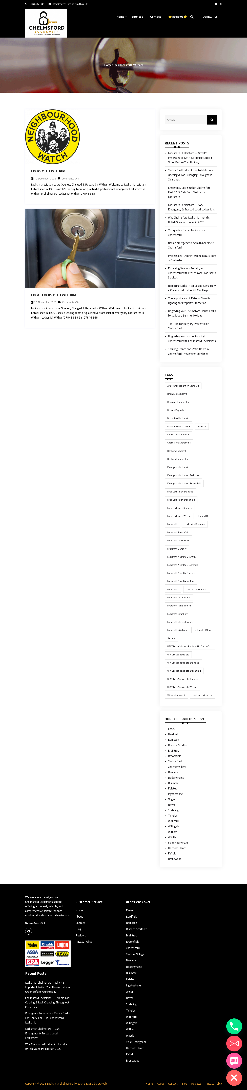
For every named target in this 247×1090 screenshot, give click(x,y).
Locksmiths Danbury (177, 614)
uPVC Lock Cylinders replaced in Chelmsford (189, 646)
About (79, 916)
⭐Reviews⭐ (177, 16)
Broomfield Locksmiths (178, 426)
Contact (155, 16)
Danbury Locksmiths (177, 459)
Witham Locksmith (176, 695)
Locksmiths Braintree (196, 589)
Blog (78, 929)
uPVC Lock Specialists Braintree (183, 662)
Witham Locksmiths (202, 695)
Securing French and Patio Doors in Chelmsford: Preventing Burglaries (188, 351)
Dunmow (173, 783)
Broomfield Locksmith (178, 418)
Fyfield (172, 853)
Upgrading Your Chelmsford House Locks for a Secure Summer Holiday (192, 313)
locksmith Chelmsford (178, 540)
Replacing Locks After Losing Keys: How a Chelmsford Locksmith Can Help (192, 288)
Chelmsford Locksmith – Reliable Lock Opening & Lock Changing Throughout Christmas (190, 175)
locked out (204, 516)
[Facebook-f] (216, 4)
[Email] (234, 1043)
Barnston (173, 739)
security (171, 638)
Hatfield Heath (177, 848)
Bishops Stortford (178, 745)
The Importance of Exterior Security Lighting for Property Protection (189, 300)
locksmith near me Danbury (181, 573)
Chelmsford (175, 761)
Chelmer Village (177, 767)
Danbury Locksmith (177, 451)
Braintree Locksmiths (178, 402)
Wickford (173, 821)
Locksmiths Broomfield (178, 597)
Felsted (172, 788)
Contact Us (210, 17)
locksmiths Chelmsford (179, 605)
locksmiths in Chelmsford (180, 622)
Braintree (173, 750)
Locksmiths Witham (177, 630)
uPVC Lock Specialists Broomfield (184, 670)
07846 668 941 (36, 4)
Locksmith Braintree (195, 524)
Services (137, 16)
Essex (171, 729)
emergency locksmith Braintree (183, 475)
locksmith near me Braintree (182, 556)
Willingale (173, 826)
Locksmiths (173, 589)
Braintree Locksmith (177, 393)
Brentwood (174, 859)
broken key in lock (177, 410)
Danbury (173, 772)
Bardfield (173, 734)
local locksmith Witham (179, 516)
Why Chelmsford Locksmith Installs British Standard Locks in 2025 (189, 219)
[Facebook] (28, 931)
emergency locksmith (178, 467)
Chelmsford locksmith (178, 434)
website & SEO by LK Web (91, 1083)
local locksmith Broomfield (181, 499)
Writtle (172, 837)
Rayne (172, 805)
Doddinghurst (176, 777)
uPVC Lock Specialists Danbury (182, 679)
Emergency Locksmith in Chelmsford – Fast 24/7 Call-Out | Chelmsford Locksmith (190, 192)
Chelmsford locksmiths (179, 442)
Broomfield (174, 756)
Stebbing (173, 810)
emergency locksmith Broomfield (184, 483)
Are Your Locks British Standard (183, 385)
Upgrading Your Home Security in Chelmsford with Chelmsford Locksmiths (192, 338)
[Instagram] (221, 4)
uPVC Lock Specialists (178, 654)
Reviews (81, 935)
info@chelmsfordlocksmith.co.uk (70, 4)
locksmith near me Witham (181, 581)
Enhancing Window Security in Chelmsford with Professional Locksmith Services (192, 273)
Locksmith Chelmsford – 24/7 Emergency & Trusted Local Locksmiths (191, 207)
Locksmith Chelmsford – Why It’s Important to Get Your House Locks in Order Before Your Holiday (190, 157)
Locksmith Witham (48, 171)
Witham (172, 832)
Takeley (172, 815)
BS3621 (202, 426)
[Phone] (234, 1026)
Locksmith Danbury (177, 548)
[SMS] (234, 1061)
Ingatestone (175, 794)
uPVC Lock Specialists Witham (182, 687)
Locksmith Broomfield (178, 532)
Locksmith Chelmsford (60, 1083)
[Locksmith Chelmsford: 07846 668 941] (48, 23)
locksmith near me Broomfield (182, 565)
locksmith (172, 524)
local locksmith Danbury (179, 508)
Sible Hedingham (178, 842)
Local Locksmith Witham (53, 295)
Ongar (171, 799)
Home (120, 16)
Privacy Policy (84, 941)
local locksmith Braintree (180, 491)
